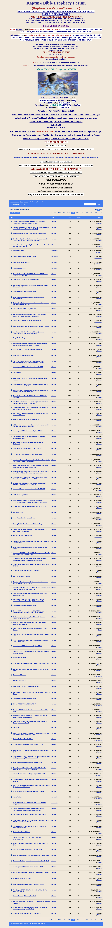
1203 (55, 212)
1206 (68, 212)
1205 (64, 212)
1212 (95, 212)
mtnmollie (98, 252)
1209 (82, 212)
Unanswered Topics (15, 204)
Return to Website (14, 202)
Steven (99, 223)
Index (21, 202)
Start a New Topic (14, 212)
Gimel (100, 630)
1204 (59, 212)
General (26, 202)
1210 (86, 212)
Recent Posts (24, 204)
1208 (77, 212)
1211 (91, 212)
